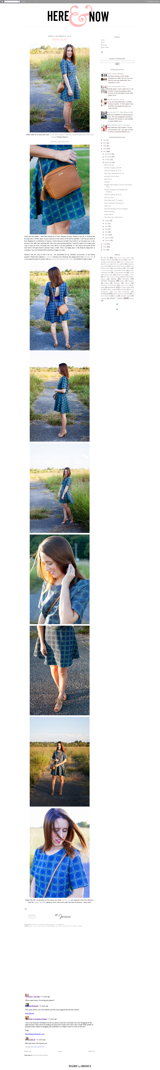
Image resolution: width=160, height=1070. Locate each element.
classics (127, 283)
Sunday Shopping (108, 281)
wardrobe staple (126, 296)
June (106, 226)
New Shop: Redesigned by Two (114, 173)
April (106, 232)
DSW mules (106, 264)
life (102, 289)
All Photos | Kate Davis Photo (59, 142)
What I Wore (105, 47)
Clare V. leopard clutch (127, 262)
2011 (105, 250)
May (106, 229)
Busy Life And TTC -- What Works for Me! (120, 112)
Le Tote (58, 926)
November (108, 157)
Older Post (91, 1051)
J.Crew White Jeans (119, 270)
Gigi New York (88, 257)
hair (121, 287)
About (103, 42)
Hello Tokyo (108, 179)
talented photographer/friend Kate (61, 259)
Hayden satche (39, 902)
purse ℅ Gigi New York (67, 134)
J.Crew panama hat (120, 272)
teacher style (67, 926)
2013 (105, 244)
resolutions (125, 291)
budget (106, 283)
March (107, 235)
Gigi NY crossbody (48, 926)
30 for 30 (105, 258)
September (108, 162)
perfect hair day (109, 165)
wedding (103, 298)
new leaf (107, 182)
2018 (105, 140)
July (106, 223)
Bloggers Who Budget (108, 260)
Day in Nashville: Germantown (113, 203)
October (107, 159)
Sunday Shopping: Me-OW (112, 168)
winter (132, 298)
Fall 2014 (37, 926)
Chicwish (121, 260)
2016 (105, 146)
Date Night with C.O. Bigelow (113, 200)
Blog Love (104, 45)
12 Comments (59, 924)
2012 (105, 247)
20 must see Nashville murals (116, 86)
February (108, 237)
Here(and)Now (118, 268)
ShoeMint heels (81, 134)
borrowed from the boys (111, 176)
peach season (108, 214)
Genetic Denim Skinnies (118, 266)
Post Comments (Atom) (40, 1055)
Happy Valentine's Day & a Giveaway (118, 125)
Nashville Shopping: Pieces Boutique (116, 209)
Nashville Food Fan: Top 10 (115, 99)
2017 (105, 143)
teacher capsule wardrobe (121, 294)
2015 (105, 148)
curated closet (124, 285)
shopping (104, 294)
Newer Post (28, 1051)
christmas (117, 283)
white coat (107, 206)
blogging (131, 281)
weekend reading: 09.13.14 (112, 194)
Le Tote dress (54, 134)
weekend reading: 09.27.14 (112, 170)
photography (104, 291)
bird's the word (108, 197)
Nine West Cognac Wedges (112, 276)
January (107, 240)
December (108, 154)
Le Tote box (49, 257)
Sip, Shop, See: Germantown (113, 217)
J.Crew (128, 268)
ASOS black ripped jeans (122, 257)
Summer (125, 279)
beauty (122, 281)
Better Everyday (109, 211)
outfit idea (123, 289)
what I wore (78, 926)
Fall (31, 926)
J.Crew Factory (105, 270)
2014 (105, 151)
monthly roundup (111, 289)
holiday (128, 287)
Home (60, 1051)
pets (131, 289)
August (107, 221)
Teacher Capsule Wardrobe (115, 74)
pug (115, 291)
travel (115, 296)
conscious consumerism (108, 285)
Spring (113, 279)
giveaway (111, 287)
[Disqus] (59, 962)
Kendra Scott (120, 275)
